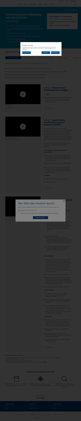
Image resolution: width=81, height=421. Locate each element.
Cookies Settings (26, 52)
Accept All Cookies (55, 52)
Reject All (46, 52)
